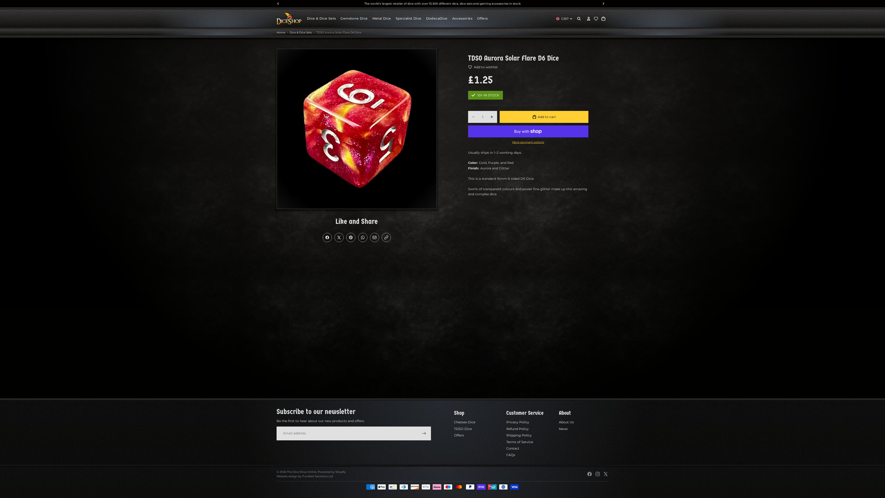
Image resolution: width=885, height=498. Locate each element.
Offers (459, 435)
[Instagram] (597, 474)
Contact (512, 448)
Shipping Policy (519, 435)
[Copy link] (386, 237)
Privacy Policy (517, 422)
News (563, 429)
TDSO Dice (463, 429)
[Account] (589, 19)
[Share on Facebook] (327, 237)
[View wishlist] (596, 18)
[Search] (579, 19)
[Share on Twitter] (339, 237)
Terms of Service (519, 442)
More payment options (528, 142)
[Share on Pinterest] (350, 237)
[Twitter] (605, 474)
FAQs (510, 455)
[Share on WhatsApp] (362, 237)
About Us (566, 422)
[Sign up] (424, 433)
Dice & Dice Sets (301, 32)
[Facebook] (589, 474)
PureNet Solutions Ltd (317, 476)
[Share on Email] (374, 237)
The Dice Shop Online (301, 472)
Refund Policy (517, 429)
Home (281, 32)
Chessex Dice (464, 422)
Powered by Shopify (332, 472)
